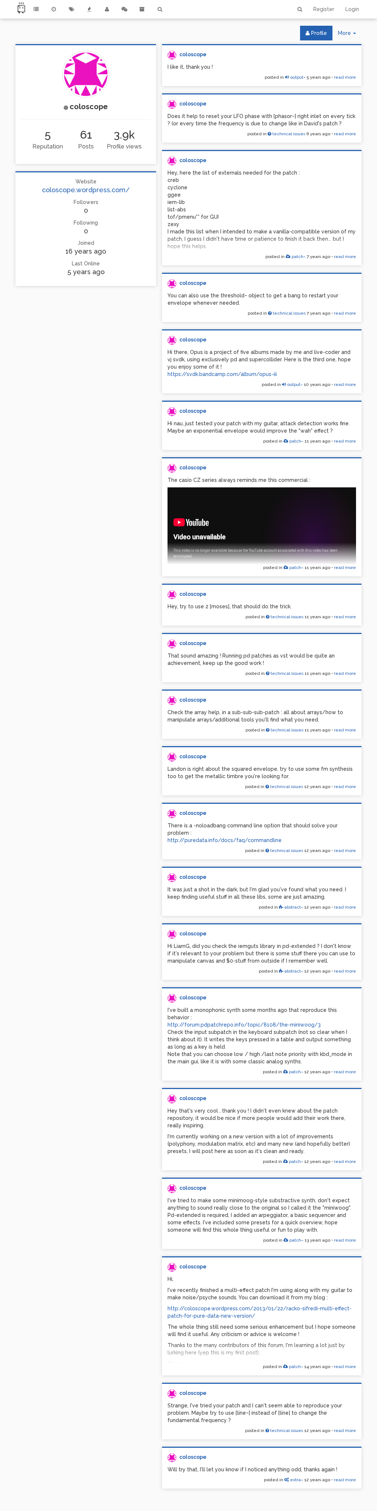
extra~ (296, 1479)
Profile (318, 33)
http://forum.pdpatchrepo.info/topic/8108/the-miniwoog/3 (244, 1025)
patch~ (298, 256)
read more (345, 77)
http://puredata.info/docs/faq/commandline (225, 840)
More (350, 35)
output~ (297, 77)
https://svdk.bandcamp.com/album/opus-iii (222, 374)
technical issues (288, 133)
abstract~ (293, 907)
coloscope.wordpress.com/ (86, 190)
